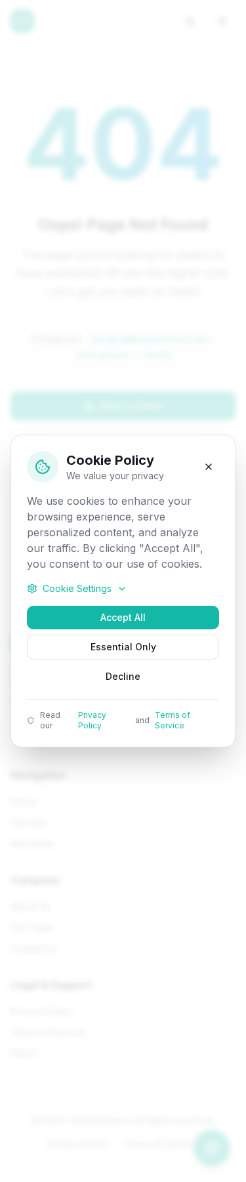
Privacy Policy (92, 720)
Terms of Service (172, 720)
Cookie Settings (77, 588)
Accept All (123, 617)
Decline (123, 676)
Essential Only (123, 646)
